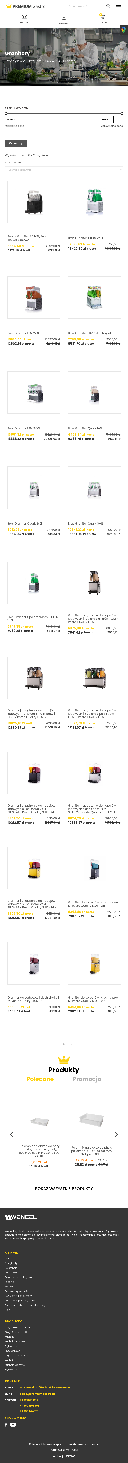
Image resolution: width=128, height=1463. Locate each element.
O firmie (9, 1258)
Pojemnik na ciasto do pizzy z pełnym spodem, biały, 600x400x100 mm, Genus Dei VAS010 (39, 1151)
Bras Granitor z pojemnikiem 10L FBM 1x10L (33, 618)
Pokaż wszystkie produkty (64, 1188)
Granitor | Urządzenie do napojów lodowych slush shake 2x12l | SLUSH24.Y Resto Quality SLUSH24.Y (32, 904)
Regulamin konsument (18, 1295)
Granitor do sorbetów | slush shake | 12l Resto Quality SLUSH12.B (94, 904)
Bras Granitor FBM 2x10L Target (89, 333)
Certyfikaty (11, 1263)
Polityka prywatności (17, 1291)
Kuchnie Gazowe (15, 1341)
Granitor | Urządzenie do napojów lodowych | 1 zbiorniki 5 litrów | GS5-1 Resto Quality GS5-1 (93, 618)
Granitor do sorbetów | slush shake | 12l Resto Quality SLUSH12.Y (94, 999)
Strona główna (15, 61)
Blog (7, 1309)
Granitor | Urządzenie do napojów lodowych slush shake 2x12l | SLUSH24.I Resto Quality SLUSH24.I (92, 809)
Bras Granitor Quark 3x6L (85, 524)
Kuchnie (9, 1336)
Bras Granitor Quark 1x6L (85, 428)
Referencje (11, 1267)
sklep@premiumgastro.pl (37, 1394)
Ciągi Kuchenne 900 (17, 1355)
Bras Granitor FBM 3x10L (24, 428)
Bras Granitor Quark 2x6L (25, 524)
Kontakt (9, 1286)
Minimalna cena (14, 126)
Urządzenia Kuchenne (17, 1327)
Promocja (87, 1079)
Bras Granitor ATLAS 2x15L (86, 238)
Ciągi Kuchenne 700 (16, 1332)
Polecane (40, 1079)
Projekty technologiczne (19, 1277)
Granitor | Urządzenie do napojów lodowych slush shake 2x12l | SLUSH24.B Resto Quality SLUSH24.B (32, 809)
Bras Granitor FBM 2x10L (24, 333)
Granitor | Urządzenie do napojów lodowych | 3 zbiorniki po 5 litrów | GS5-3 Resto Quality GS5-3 (92, 713)
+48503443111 (29, 1411)
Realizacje (11, 1272)
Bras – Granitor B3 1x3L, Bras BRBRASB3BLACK (27, 238)
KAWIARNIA (52, 61)
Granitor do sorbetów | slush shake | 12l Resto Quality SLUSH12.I (33, 999)
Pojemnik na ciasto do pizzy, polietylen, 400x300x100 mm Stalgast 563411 (91, 1150)
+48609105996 (30, 1405)
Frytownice (11, 1346)
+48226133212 (29, 1400)
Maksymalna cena (112, 126)
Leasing (9, 1281)
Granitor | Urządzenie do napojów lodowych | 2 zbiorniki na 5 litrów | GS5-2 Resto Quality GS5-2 (31, 713)
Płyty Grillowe (12, 1350)
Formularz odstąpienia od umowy (25, 1305)
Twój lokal (35, 61)
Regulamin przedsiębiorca (20, 1300)
